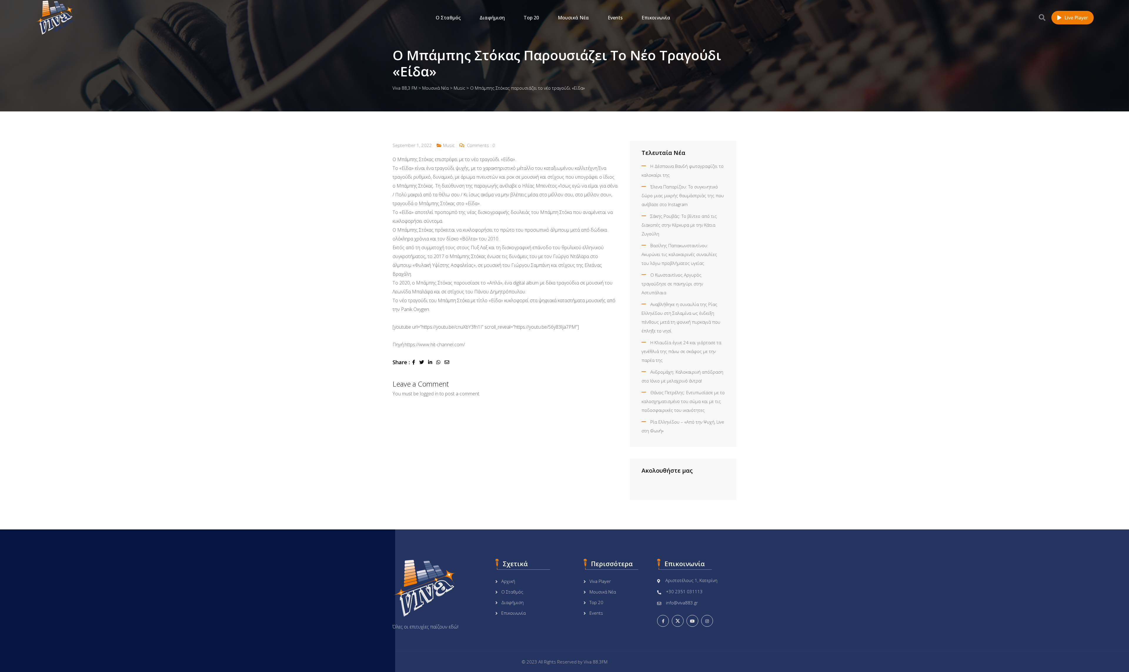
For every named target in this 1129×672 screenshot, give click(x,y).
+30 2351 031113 (684, 591)
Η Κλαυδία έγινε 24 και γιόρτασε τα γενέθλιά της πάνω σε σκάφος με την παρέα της (681, 351)
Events (615, 17)
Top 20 (531, 17)
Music (449, 145)
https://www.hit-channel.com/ (435, 344)
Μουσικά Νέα (573, 17)
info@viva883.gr (682, 603)
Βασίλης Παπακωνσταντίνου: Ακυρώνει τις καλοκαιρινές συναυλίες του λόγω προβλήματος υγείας (679, 254)
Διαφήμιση (492, 17)
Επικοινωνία (656, 17)
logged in (429, 393)
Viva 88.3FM (595, 662)
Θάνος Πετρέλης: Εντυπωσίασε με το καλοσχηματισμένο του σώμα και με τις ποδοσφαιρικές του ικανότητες (683, 401)
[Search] (1042, 17)
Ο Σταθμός (448, 17)
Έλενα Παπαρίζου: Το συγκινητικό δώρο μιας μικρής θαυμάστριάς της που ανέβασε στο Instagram (683, 195)
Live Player (1076, 17)
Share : (401, 362)
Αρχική (508, 581)
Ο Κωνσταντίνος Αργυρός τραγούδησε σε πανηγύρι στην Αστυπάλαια (672, 283)
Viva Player (600, 581)
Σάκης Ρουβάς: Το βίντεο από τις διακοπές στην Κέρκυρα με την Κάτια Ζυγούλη (679, 225)
